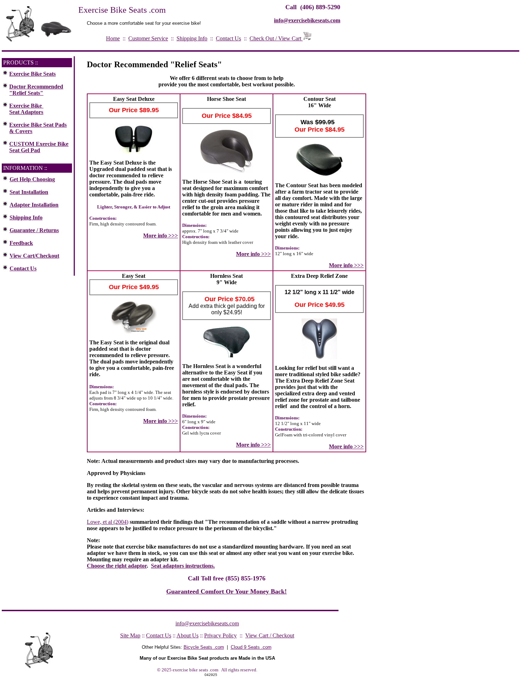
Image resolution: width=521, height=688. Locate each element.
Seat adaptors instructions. (183, 566)
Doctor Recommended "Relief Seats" (36, 90)
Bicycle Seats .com (204, 647)
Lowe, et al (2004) (107, 522)
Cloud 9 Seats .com (251, 647)
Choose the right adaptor (117, 566)
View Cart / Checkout (269, 635)
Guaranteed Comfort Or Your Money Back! (226, 591)
